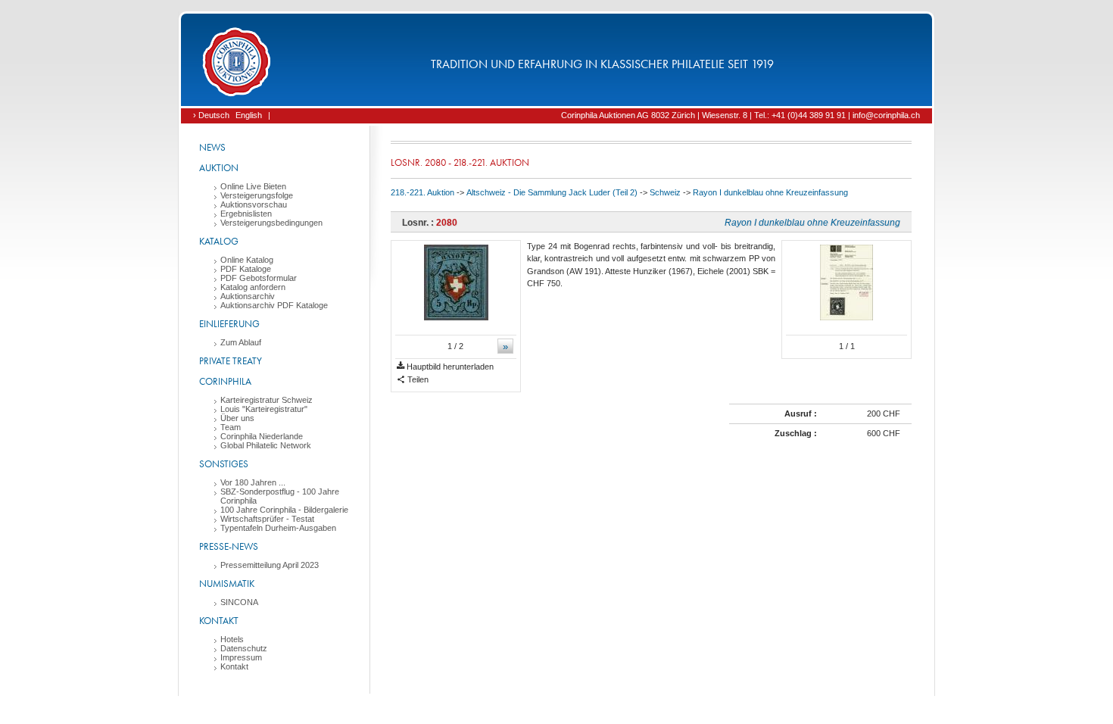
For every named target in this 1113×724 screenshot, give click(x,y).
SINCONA (239, 602)
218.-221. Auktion (422, 192)
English (248, 115)
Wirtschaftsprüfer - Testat (267, 518)
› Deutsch (211, 115)
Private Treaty (230, 360)
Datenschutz (243, 648)
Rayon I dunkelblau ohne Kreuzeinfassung (770, 192)
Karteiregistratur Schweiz (266, 399)
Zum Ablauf (240, 342)
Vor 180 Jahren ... (252, 482)
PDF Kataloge (245, 268)
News (212, 147)
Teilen (417, 379)
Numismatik (226, 583)
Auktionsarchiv (247, 296)
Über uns (237, 418)
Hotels (232, 639)
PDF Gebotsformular (258, 277)
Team (230, 427)
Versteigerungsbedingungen (271, 222)
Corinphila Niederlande (261, 436)
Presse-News (228, 546)
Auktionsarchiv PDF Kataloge (274, 305)
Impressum (241, 657)
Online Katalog (246, 259)
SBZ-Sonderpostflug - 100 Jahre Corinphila (279, 496)
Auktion (218, 167)
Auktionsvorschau (253, 204)
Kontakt (218, 620)
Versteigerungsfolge (256, 195)
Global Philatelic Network (265, 445)
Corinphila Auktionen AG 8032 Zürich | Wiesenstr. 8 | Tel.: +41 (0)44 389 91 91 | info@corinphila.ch (740, 115)
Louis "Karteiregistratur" (263, 408)
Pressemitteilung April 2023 (269, 565)
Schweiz (665, 192)
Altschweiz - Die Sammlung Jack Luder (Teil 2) (552, 192)
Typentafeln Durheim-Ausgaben (278, 527)
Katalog (218, 241)
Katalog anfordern (252, 287)
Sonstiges (223, 463)
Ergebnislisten (246, 213)
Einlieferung (229, 323)
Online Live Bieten (253, 186)
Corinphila (225, 381)
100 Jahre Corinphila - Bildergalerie (284, 509)
